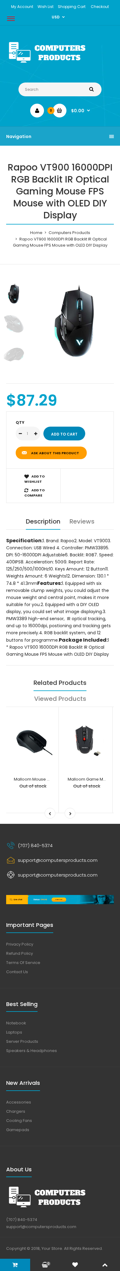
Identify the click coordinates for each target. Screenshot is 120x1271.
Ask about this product (55, 453)
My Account (22, 6)
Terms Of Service (23, 963)
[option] (75, 321)
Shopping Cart (72, 6)
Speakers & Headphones (31, 1051)
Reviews (82, 521)
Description (43, 521)
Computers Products (69, 233)
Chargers (15, 1111)
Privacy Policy (19, 944)
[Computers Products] (60, 64)
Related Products (60, 682)
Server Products (22, 1041)
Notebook (16, 1023)
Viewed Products (60, 698)
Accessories (18, 1102)
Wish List (46, 6)
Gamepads (17, 1130)
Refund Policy (19, 953)
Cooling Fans (19, 1120)
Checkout (100, 6)
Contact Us (17, 972)
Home (36, 233)
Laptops (14, 1032)
